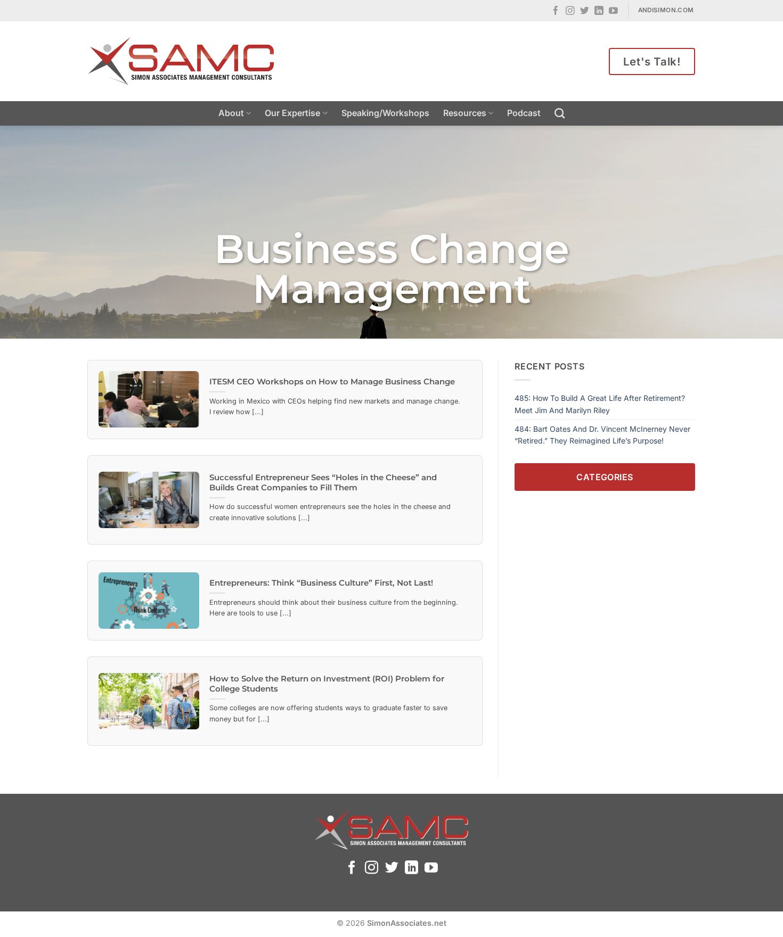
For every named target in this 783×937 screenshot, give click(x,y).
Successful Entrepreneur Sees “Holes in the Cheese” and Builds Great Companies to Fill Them (323, 482)
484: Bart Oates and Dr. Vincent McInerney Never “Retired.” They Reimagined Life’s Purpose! (602, 434)
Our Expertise (292, 113)
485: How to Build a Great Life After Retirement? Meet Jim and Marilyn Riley (600, 403)
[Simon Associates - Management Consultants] (181, 61)
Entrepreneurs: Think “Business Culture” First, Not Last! (321, 583)
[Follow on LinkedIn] (598, 11)
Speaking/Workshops (385, 113)
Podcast (524, 113)
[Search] (559, 113)
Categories (604, 476)
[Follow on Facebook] (555, 11)
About (231, 113)
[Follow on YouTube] (613, 11)
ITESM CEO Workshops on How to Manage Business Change (332, 382)
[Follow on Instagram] (570, 11)
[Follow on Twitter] (584, 11)
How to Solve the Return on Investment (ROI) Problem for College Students (326, 684)
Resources (464, 113)
